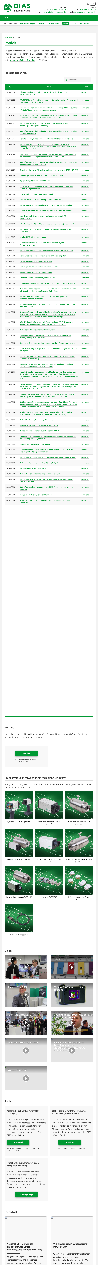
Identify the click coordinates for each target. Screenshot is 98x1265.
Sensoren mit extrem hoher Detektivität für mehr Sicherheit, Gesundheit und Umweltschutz (47, 305)
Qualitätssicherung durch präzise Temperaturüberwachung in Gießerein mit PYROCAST (48, 349)
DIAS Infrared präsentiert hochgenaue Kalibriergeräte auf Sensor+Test (46, 250)
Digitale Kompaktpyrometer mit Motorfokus (36, 181)
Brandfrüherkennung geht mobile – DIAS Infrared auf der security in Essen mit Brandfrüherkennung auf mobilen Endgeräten (48, 290)
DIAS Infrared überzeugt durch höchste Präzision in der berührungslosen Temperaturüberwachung (47, 357)
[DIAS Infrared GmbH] (16, 8)
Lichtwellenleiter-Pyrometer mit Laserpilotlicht (37, 194)
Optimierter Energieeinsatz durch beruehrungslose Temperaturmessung (47, 343)
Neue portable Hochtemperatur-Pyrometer (36, 272)
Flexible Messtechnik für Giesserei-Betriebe (36, 261)
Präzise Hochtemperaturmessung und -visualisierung (40, 474)
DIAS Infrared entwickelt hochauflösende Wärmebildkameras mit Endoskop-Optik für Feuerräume (48, 132)
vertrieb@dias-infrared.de (54, 12)
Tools (74, 23)
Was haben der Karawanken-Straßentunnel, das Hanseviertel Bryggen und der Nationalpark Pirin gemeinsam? (48, 437)
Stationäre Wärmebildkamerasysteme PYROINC (38, 278)
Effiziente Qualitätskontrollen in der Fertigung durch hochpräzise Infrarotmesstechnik (44, 93)
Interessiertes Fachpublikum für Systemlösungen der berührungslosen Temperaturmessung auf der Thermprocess (46, 365)
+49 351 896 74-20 (88, 9)
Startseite (8, 37)
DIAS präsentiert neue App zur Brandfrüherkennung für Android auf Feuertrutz (45, 230)
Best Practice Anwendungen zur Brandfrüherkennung (40, 330)
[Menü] (94, 18)
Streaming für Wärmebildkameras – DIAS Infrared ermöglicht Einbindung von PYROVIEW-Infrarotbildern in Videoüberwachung (49, 109)
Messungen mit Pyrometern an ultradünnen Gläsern (39, 267)
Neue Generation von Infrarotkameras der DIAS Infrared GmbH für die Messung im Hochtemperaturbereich (46, 450)
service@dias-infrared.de (85, 12)
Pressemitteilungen (27, 23)
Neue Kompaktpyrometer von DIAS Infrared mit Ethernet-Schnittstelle (46, 139)
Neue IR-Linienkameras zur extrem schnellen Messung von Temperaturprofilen (42, 243)
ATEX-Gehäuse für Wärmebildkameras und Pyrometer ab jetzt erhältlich (47, 224)
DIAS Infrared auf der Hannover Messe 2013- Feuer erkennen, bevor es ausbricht (46, 488)
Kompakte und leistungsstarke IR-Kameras (36, 495)
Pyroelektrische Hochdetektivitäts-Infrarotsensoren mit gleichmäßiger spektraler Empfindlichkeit (46, 187)
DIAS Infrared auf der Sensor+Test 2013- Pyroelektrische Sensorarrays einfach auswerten (46, 480)
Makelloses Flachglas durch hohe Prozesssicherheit (39, 425)
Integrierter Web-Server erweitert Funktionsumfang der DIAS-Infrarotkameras (43, 217)
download (85, 92)
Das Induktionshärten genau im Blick (34, 468)
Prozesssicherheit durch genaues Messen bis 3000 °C (40, 431)
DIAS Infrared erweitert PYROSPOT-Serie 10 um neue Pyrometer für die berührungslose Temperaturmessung (46, 124)
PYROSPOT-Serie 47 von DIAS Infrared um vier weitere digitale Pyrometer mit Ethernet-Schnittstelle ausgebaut (49, 101)
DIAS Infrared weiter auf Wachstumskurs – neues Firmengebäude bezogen (48, 457)
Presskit (42, 23)
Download (26, 753)
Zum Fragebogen (26, 1194)
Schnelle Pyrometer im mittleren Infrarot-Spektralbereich (41, 175)
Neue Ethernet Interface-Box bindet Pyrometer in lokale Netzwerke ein (46, 210)
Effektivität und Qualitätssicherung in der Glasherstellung (41, 199)
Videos (65, 23)
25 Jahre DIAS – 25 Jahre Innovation (33, 237)
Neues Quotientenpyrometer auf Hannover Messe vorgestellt (43, 256)
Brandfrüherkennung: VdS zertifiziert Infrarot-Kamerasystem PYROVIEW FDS (49, 170)
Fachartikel (84, 23)
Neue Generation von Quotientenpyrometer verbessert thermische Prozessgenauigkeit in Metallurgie (45, 336)
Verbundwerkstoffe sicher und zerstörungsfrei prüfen (40, 463)
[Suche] (6, 18)
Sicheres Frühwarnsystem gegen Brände (35, 444)
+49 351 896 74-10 (58, 9)
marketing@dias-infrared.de (22, 60)
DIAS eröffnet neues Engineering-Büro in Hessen (38, 420)
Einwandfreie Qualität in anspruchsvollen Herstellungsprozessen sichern (47, 283)
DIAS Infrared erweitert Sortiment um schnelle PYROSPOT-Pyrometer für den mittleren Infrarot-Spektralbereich (49, 163)
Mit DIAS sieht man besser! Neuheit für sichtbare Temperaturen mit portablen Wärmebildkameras (45, 297)
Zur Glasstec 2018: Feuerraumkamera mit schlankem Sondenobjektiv (46, 205)
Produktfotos (54, 23)
